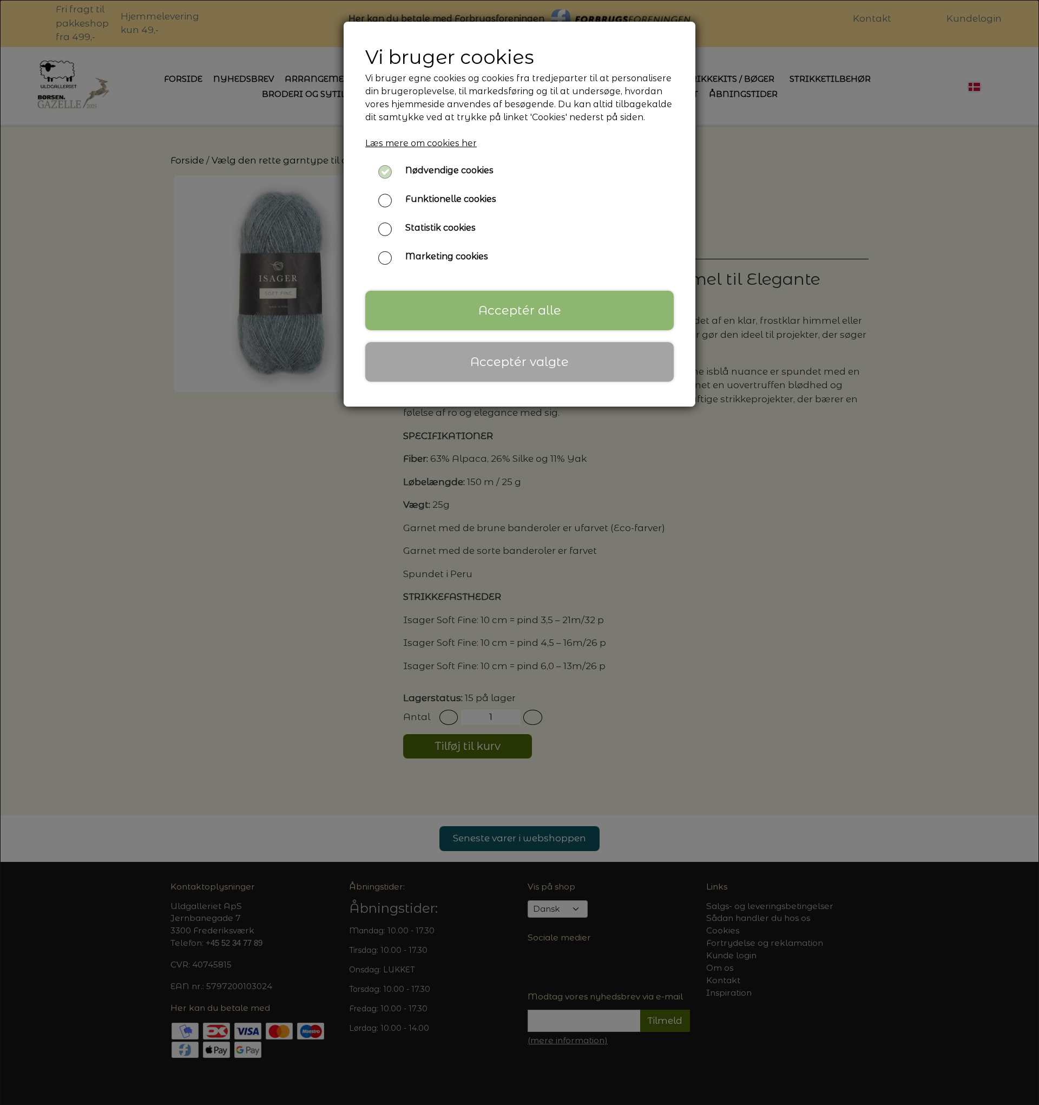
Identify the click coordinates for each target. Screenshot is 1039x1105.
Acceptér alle (519, 310)
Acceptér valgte (519, 361)
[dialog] (519, 552)
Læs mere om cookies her (421, 143)
